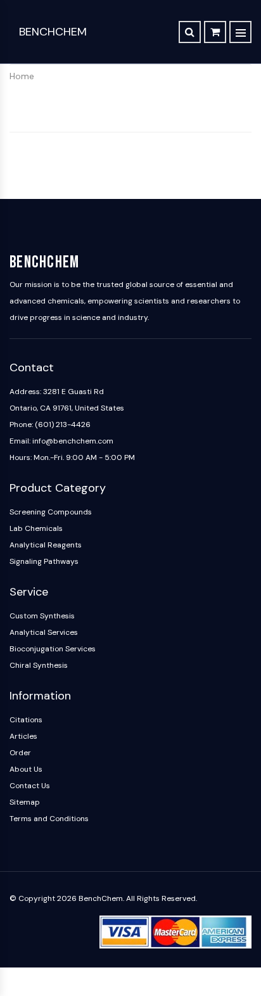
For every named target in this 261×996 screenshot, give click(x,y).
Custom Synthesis (42, 616)
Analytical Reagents (46, 545)
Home (22, 76)
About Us (26, 769)
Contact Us (30, 786)
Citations (26, 720)
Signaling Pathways (44, 561)
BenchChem (53, 31)
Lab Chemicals (36, 528)
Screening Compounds (51, 512)
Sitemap (25, 802)
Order (20, 753)
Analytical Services (44, 632)
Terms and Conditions (49, 819)
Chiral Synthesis (39, 665)
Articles (23, 736)
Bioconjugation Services (53, 649)
